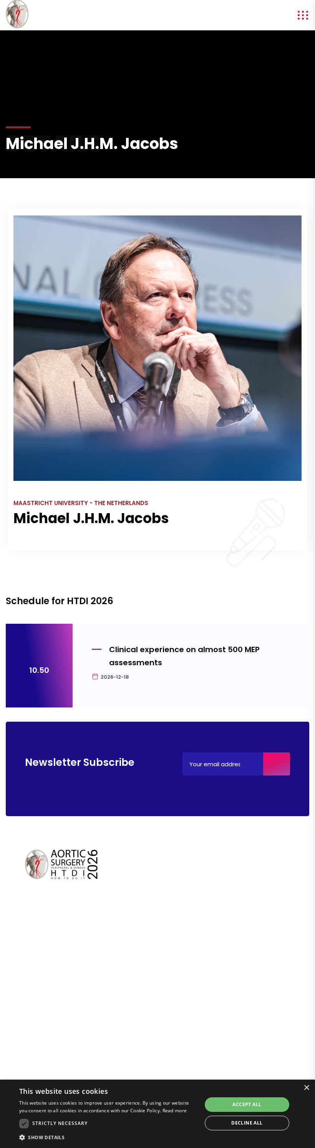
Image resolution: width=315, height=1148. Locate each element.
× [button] (306, 1088)
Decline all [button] (246, 1123)
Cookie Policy (44, 1051)
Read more (174, 1110)
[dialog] (157, 1114)
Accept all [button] (246, 1104)
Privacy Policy (44, 1040)
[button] (108, 1137)
